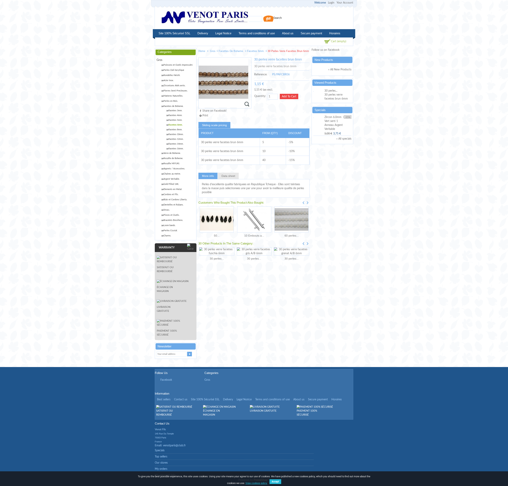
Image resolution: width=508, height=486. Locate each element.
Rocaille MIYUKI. (172, 163)
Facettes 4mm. (175, 115)
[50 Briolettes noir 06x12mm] (217, 219)
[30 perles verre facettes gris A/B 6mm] (254, 251)
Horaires (334, 33)
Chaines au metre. (172, 174)
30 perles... (217, 258)
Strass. (167, 210)
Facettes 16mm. (176, 149)
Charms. (167, 236)
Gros (213, 51)
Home (202, 51)
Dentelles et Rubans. (174, 205)
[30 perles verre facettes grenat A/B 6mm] (291, 251)
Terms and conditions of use (257, 33)
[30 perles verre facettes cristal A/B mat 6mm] (293, 52)
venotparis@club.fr (174, 445)
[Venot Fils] (205, 18)
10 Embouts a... (254, 235)
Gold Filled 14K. (171, 184)
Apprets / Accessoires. (174, 169)
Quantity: (260, 96)
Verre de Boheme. (172, 153)
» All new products (339, 69)
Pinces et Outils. (172, 215)
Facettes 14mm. (176, 144)
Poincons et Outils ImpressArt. (178, 65)
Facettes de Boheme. (231, 51)
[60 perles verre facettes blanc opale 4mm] (291, 219)
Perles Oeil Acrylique (174, 70)
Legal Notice (223, 33)
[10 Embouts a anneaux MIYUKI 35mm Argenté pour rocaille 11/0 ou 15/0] (254, 219)
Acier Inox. (169, 80)
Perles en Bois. (171, 101)
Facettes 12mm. (176, 139)
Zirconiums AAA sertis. (175, 85)
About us (287, 33)
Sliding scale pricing (214, 125)
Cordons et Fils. (171, 194)
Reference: (260, 74)
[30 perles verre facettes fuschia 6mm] (217, 251)
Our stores (161, 462)
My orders (161, 469)
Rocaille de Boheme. (173, 158)
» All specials (343, 138)
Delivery (202, 33)
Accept (275, 481)
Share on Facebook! (214, 110)
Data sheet (228, 175)
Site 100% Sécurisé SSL (174, 33)
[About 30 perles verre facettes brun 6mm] (318, 91)
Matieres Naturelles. (173, 96)
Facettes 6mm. (256, 51)
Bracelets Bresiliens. (173, 220)
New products (324, 59)
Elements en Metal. (173, 189)
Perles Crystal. (171, 230)
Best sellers (163, 399)
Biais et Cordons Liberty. (175, 199)
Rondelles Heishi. (172, 75)
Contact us (180, 399)
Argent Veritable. (172, 179)
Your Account (345, 2)
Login (331, 2)
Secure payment (311, 33)
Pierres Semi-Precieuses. (176, 91)
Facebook (166, 380)
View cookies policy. (256, 483)
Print (205, 115)
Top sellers (161, 456)
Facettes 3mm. (175, 110)
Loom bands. (170, 225)
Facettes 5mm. (175, 120)
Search (277, 18)
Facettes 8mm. (175, 129)
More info (208, 175)
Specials (320, 110)
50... (216, 235)
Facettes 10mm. (176, 134)
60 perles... (292, 235)
